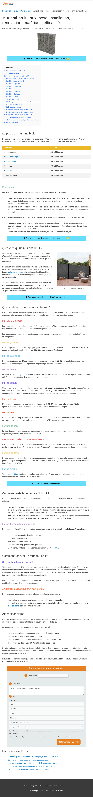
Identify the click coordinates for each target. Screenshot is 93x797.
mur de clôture (12, 474)
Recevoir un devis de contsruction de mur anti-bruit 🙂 (47, 59)
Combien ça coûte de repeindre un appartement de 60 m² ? (31, 766)
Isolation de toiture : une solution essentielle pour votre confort (32, 763)
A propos (48, 786)
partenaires (51, 731)
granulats (23, 375)
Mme (15, 700)
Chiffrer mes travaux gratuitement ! (47, 483)
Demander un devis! (69, 742)
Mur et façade (25, 11)
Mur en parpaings (11, 157)
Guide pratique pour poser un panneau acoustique (28, 760)
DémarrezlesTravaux (10, 11)
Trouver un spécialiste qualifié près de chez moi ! (47, 297)
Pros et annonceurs (61, 786)
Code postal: (33, 675)
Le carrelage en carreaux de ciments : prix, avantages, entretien (33, 757)
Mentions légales (30, 786)
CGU (41, 786)
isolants (55, 548)
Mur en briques (10, 161)
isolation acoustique (16, 272)
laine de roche (13, 606)
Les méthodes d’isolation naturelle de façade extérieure (30, 770)
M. (11, 700)
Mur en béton (9, 171)
